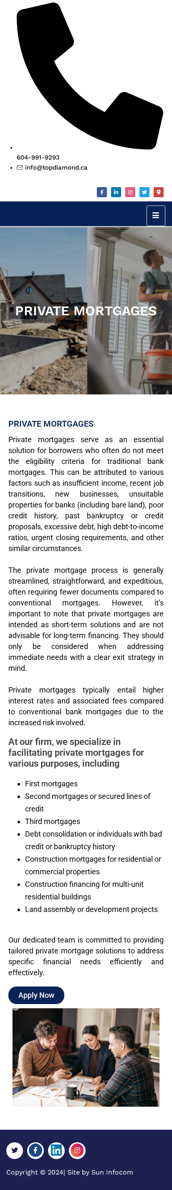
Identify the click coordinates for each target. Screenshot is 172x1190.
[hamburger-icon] (156, 216)
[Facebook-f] (102, 192)
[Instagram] (130, 192)
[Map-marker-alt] (159, 192)
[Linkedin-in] (116, 192)
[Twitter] (144, 192)
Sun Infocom (112, 1172)
